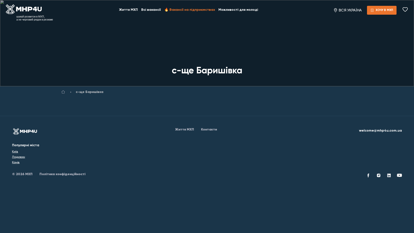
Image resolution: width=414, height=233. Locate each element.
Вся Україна (350, 10)
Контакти (209, 129)
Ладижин (18, 157)
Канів (16, 162)
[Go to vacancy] (63, 92)
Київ (15, 151)
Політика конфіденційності (62, 174)
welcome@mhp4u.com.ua (380, 130)
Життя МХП (128, 10)
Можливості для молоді (238, 10)
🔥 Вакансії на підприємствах (189, 10)
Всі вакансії (151, 10)
